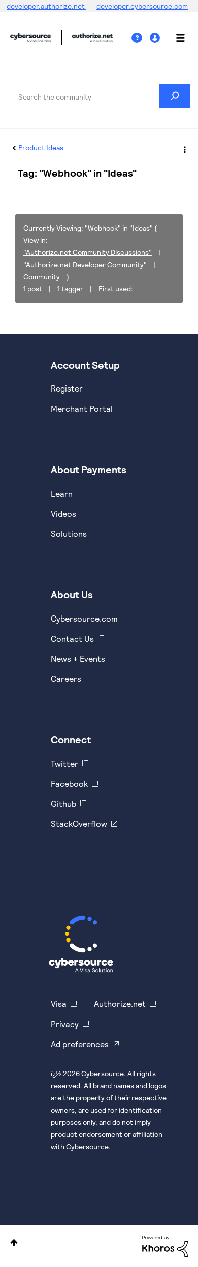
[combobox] (99, 96)
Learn (62, 493)
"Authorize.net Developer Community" (85, 264)
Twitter (64, 763)
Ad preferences (80, 1044)
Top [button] (14, 1242)
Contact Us (72, 638)
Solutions (69, 533)
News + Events (78, 658)
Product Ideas (40, 147)
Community (41, 276)
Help (140, 38)
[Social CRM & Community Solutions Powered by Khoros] (165, 1245)
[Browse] (175, 37)
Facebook (69, 783)
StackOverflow (79, 823)
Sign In (156, 38)
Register (67, 388)
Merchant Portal (82, 408)
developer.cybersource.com (142, 6)
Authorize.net (120, 1004)
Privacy (65, 1024)
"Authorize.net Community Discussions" (87, 252)
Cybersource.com (84, 618)
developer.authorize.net (46, 6)
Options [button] (183, 148)
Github (63, 803)
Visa (59, 1004)
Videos (63, 513)
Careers (66, 679)
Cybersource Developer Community (30, 37)
